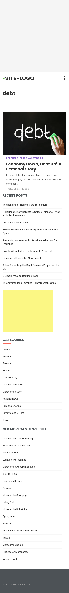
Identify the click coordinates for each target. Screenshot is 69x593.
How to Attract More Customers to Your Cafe (28, 251)
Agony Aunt (9, 516)
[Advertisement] (34, 36)
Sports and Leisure (13, 481)
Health (6, 370)
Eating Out (8, 502)
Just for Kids (10, 474)
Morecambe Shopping (15, 495)
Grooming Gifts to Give (15, 222)
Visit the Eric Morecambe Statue (20, 530)
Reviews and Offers (13, 412)
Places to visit (10, 452)
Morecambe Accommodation (19, 466)
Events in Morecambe (14, 459)
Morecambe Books (13, 544)
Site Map (7, 523)
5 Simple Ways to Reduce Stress (20, 275)
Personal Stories (31, 158)
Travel (6, 420)
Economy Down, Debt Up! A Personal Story (33, 166)
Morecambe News (13, 384)
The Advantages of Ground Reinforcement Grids (29, 282)
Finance (7, 363)
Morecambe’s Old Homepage (18, 438)
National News (10, 398)
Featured (12, 158)
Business (8, 488)
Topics (6, 537)
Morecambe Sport (12, 391)
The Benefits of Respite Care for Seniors (25, 204)
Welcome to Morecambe (16, 445)
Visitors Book (10, 559)
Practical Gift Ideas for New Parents (22, 258)
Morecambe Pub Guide (15, 509)
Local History (10, 377)
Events (6, 349)
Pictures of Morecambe (16, 551)
